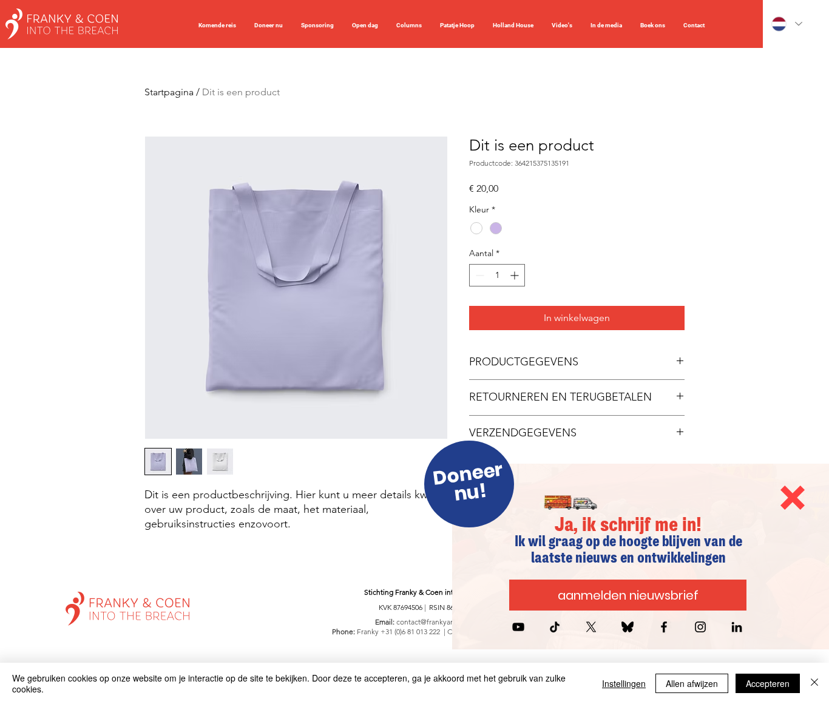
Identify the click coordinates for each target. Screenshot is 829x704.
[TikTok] (554, 627)
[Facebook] (664, 627)
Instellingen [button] (624, 683)
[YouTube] (518, 627)
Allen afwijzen (692, 683)
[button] (792, 498)
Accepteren (768, 683)
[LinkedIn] (736, 627)
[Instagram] (700, 627)
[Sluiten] (814, 683)
